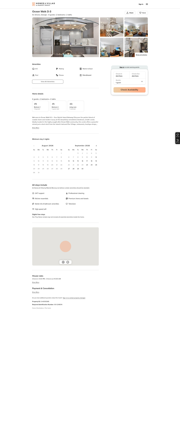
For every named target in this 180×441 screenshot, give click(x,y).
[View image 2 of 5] (111, 27)
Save (144, 13)
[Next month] (96, 145)
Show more (35, 128)
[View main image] (65, 37)
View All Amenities (47, 82)
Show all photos (141, 55)
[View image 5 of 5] (136, 47)
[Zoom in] (63, 262)
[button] (78, 153)
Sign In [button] (141, 4)
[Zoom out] (67, 262)
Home (34, 308)
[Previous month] (34, 145)
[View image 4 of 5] (111, 47)
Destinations (40, 308)
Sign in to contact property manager (74, 298)
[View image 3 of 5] (136, 27)
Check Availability (129, 90)
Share (131, 13)
